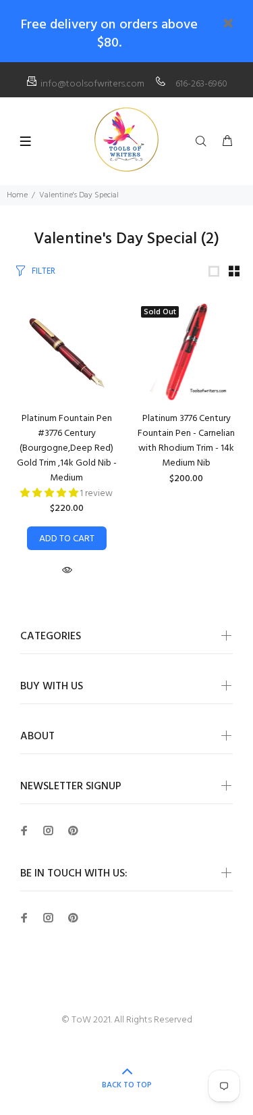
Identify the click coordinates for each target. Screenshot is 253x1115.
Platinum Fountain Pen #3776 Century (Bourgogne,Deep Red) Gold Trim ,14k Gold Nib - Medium (67, 448)
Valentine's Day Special (79, 195)
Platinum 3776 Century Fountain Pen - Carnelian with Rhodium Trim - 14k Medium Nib (186, 441)
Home (17, 195)
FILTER (43, 271)
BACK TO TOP (127, 1085)
